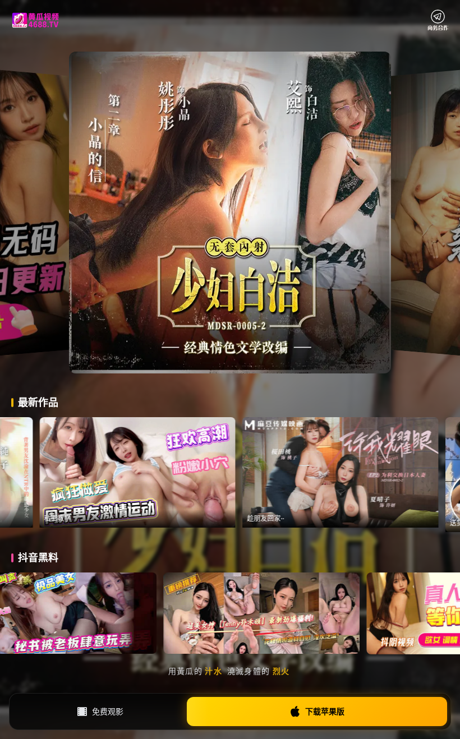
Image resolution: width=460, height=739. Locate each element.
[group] (196, 472)
